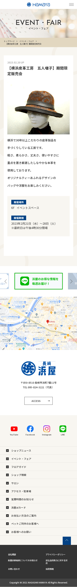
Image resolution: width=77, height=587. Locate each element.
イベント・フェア (26, 41)
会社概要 (12, 554)
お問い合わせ (14, 568)
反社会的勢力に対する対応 (56, 561)
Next (71, 281)
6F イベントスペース (25, 208)
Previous (6, 281)
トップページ (9, 41)
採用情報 (50, 568)
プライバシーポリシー (55, 554)
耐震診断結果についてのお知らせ (23, 560)
